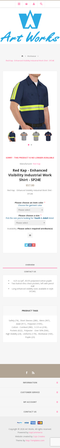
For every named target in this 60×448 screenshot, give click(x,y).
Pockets (13, 330)
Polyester (31, 323)
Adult (18, 323)
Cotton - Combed (19, 327)
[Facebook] (26, 373)
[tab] (30, 264)
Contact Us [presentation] (30, 271)
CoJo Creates (39, 436)
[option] (12, 136)
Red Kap (36, 163)
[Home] (22, 56)
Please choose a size (29, 215)
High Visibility (11, 333)
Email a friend (30, 235)
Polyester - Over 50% (33, 330)
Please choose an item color (29, 202)
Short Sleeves (26, 320)
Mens (41, 320)
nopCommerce (35, 432)
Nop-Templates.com (35, 440)
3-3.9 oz (38, 327)
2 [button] (31, 144)
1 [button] (28, 144)
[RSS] (33, 373)
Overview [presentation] (30, 264)
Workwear (42, 333)
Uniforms (27, 333)
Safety (12, 320)
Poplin (28, 337)
